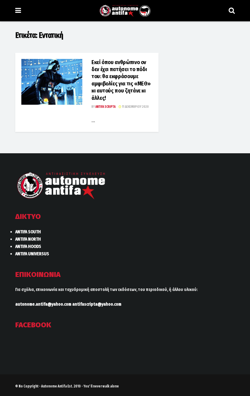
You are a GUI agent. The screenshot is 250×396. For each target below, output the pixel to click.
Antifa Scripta (105, 107)
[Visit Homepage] (125, 11)
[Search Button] (232, 10)
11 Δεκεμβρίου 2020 (135, 107)
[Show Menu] (18, 10)
